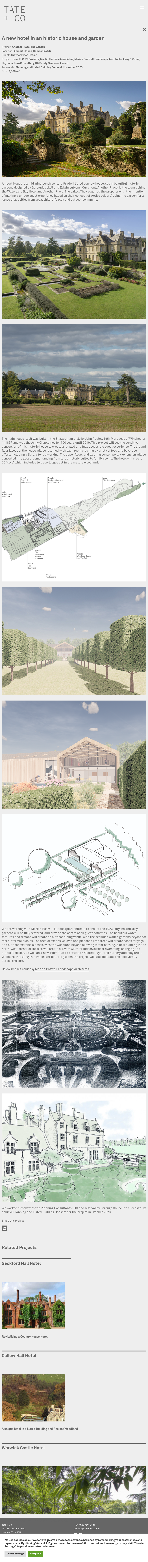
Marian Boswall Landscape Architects (62, 969)
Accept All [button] (35, 1554)
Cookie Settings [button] (15, 1554)
